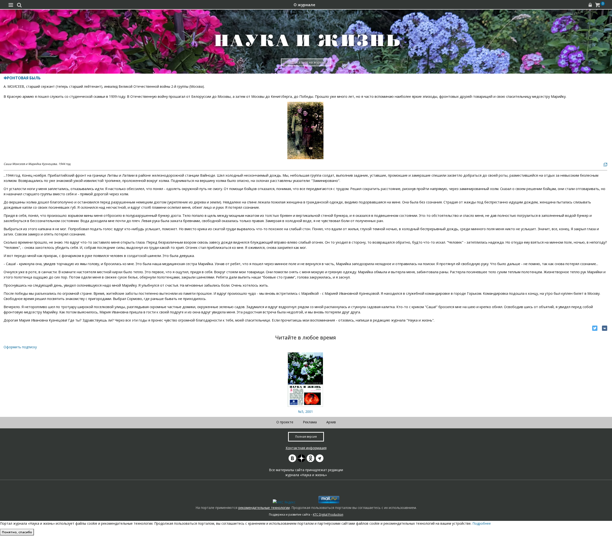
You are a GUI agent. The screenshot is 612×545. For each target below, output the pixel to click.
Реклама (310, 422)
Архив (331, 422)
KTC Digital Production (328, 514)
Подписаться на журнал (306, 62)
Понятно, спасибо (17, 532)
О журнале (304, 4)
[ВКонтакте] (604, 328)
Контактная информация (306, 448)
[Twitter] (594, 328)
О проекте (284, 422)
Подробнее (481, 523)
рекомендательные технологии (264, 507)
